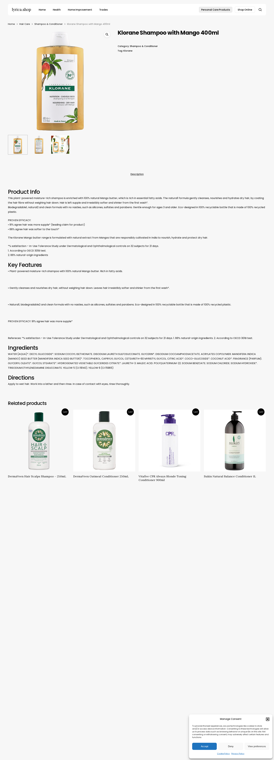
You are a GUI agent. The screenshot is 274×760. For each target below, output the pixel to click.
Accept (204, 746)
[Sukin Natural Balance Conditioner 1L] (235, 441)
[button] (267, 719)
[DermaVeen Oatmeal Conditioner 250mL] (104, 441)
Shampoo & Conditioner (48, 24)
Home (11, 24)
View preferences (257, 746)
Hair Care (24, 24)
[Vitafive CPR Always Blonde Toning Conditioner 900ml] (170, 441)
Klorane (127, 50)
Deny (231, 746)
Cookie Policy (223, 753)
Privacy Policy (237, 753)
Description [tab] (137, 174)
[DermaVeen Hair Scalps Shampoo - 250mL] (39, 441)
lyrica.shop (21, 10)
